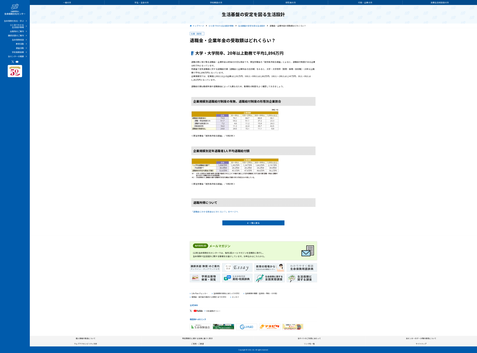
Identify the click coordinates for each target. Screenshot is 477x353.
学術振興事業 (18, 52)
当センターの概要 (16, 56)
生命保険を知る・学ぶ (14, 20)
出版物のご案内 (17, 31)
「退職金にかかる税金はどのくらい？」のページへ (214, 211)
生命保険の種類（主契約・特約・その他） (261, 293)
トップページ (198, 25)
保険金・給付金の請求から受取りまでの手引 (209, 297)
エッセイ (235, 297)
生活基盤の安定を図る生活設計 (251, 25)
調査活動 (20, 48)
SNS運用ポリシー (213, 311)
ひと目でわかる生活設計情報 (17, 26)
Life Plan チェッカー (200, 293)
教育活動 (20, 43)
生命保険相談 (18, 39)
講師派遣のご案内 (16, 35)
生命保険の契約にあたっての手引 (226, 293)
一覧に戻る (254, 222)
